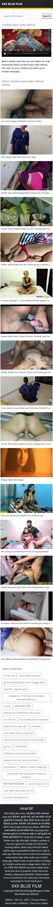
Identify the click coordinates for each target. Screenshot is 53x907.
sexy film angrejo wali (15, 689)
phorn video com (38, 783)
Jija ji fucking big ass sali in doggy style (24, 682)
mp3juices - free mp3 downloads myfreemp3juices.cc (26, 697)
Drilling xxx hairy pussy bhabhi (20, 753)
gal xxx (7, 746)
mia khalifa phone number (34, 719)
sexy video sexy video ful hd (18, 790)
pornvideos (10, 766)
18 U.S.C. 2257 (21, 899)
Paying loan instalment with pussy (22, 712)
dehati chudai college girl (33, 766)
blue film (7, 816)
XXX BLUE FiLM (12, 4)
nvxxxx (7, 706)
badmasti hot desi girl (15, 726)
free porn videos (39, 903)
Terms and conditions (16, 903)
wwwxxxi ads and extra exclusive (21, 760)
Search (46, 16)
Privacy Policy (39, 899)
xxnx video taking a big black (19, 733)
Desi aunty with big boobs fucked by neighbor (26, 775)
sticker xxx (9, 675)
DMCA (8, 899)
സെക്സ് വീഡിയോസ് (15, 797)
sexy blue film (41, 830)
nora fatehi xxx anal (29, 675)
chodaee (35, 726)
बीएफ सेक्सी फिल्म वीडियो (14, 783)
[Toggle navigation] (47, 4)
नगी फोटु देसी (20, 746)
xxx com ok (9, 719)
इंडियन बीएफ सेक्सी (23, 706)
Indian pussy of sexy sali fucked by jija (24, 739)
